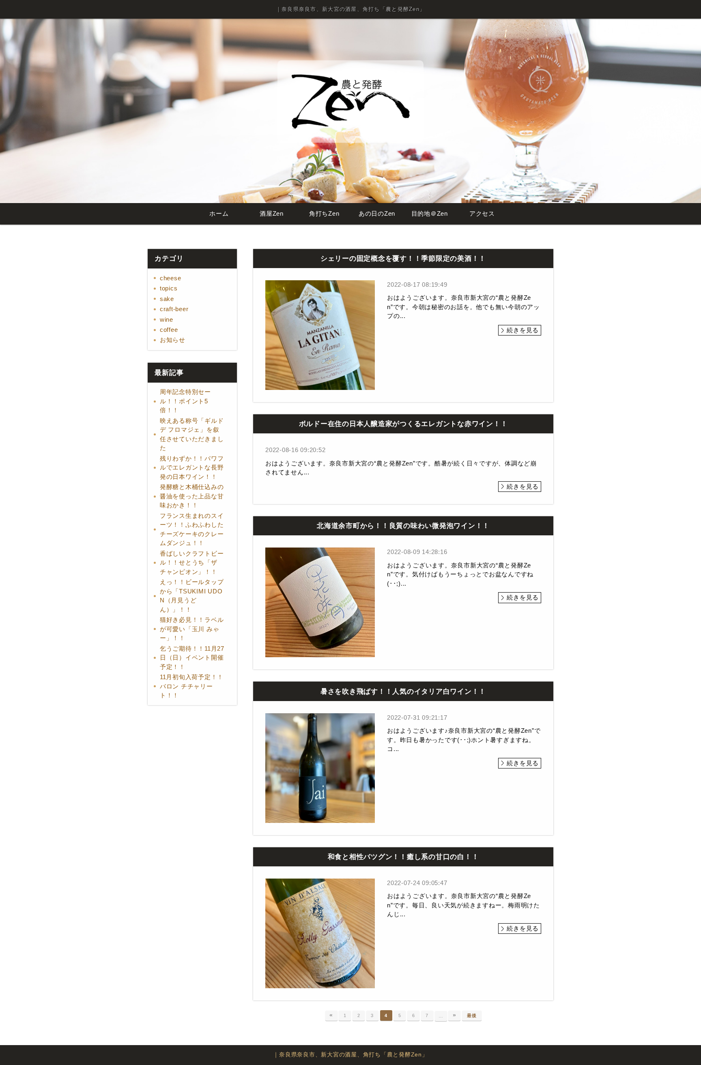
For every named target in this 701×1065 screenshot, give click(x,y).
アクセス (482, 213)
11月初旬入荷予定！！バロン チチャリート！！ (192, 686)
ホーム (218, 213)
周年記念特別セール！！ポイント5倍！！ (185, 400)
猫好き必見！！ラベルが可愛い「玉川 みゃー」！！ (192, 628)
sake (167, 298)
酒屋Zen (272, 213)
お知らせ (172, 339)
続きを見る (523, 330)
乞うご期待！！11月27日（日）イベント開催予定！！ (192, 657)
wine (166, 319)
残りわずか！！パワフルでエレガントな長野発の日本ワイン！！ (192, 467)
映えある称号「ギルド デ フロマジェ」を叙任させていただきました (192, 434)
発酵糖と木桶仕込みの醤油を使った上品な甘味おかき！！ (192, 496)
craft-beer (174, 308)
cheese (170, 278)
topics (169, 288)
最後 (472, 1015)
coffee (169, 329)
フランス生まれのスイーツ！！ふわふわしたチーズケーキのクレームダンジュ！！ (192, 529)
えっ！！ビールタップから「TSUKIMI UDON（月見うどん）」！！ (192, 595)
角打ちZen (324, 213)
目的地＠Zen (429, 213)
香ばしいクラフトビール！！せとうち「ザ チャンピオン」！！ (192, 562)
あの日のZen (377, 213)
